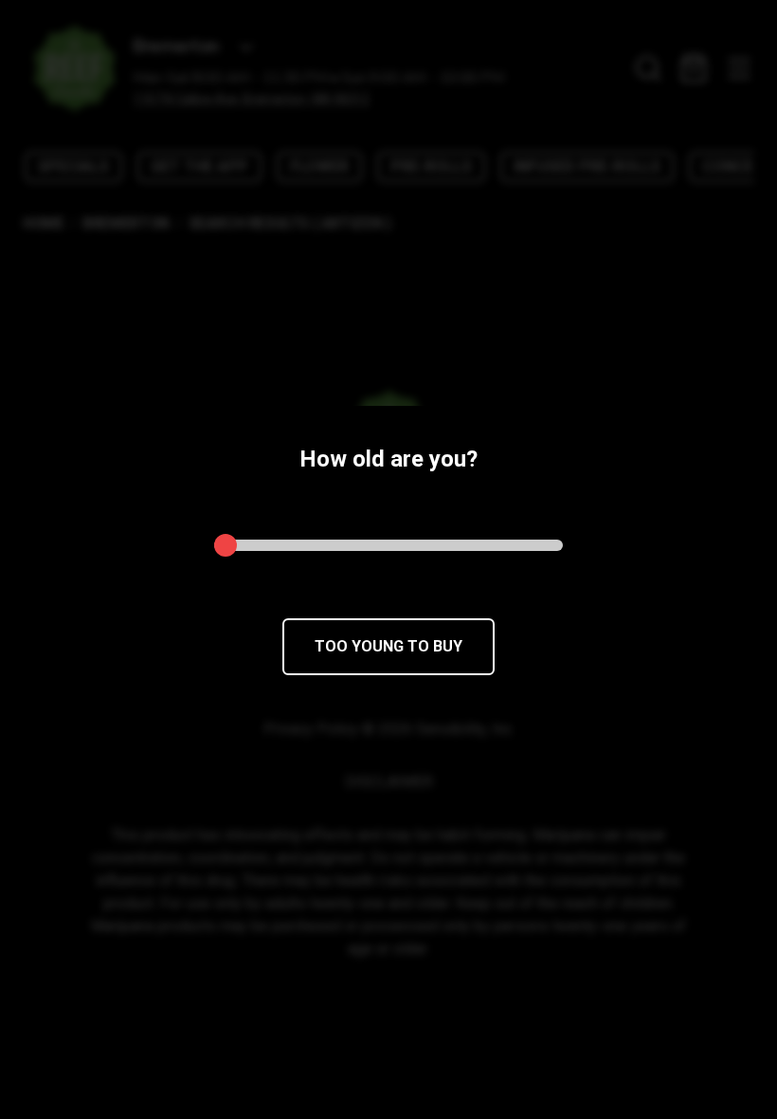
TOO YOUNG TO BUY (388, 646)
